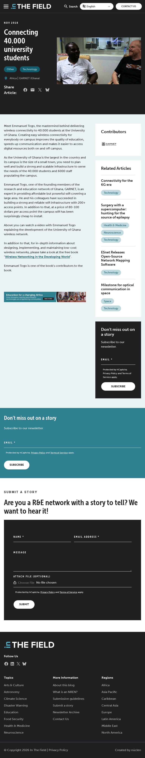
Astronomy (11, 692)
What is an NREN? (65, 692)
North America (112, 732)
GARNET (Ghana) (29, 78)
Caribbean (109, 698)
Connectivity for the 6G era (117, 183)
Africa (13, 78)
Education (11, 712)
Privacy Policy (110, 373)
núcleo (136, 750)
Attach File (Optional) (32, 576)
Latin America (111, 719)
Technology (30, 69)
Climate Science (15, 698)
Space (107, 301)
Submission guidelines (68, 698)
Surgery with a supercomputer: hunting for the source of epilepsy (115, 211)
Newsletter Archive (66, 712)
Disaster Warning (16, 705)
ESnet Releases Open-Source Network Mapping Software (115, 258)
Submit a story (63, 705)
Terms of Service (59, 452)
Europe (107, 712)
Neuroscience (112, 232)
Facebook (25, 90)
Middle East (110, 726)
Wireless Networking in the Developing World (37, 256)
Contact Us (128, 6)
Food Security (13, 719)
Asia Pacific (109, 692)
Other (10, 69)
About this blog (63, 685)
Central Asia (110, 705)
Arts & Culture (14, 685)
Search (73, 9)
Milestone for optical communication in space (117, 289)
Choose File (26, 582)
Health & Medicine (115, 225)
